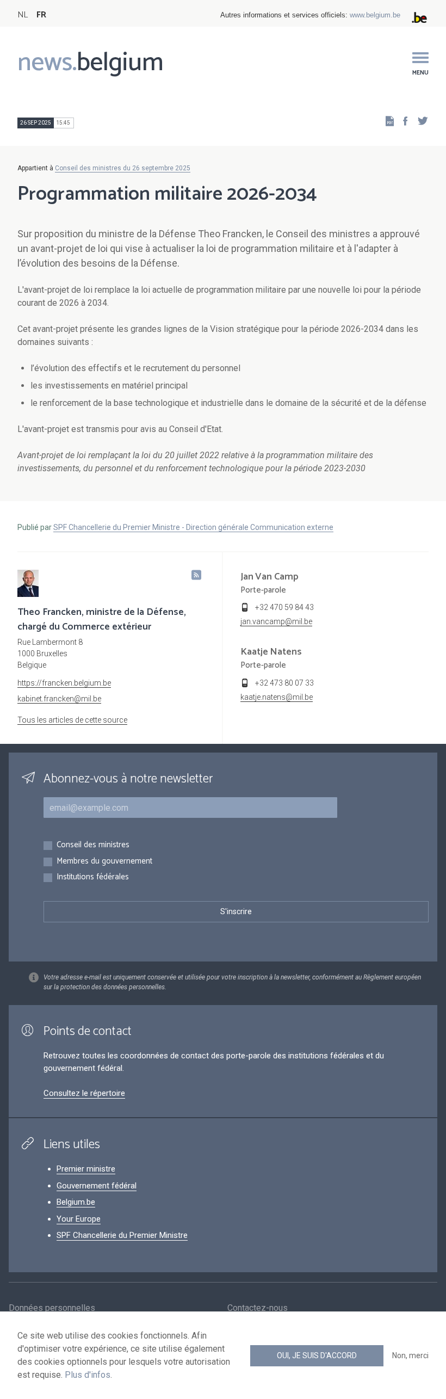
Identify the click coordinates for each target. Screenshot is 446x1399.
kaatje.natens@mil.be (276, 697)
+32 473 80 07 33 (284, 683)
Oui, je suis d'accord (317, 1355)
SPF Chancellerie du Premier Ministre (122, 1235)
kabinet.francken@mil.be (59, 698)
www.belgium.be (375, 15)
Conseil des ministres (93, 845)
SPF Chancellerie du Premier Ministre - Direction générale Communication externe (193, 527)
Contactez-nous (257, 1308)
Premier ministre (86, 1169)
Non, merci (410, 1355)
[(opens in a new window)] (402, 120)
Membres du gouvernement (104, 861)
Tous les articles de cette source (72, 720)
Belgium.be (76, 1202)
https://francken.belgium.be (64, 683)
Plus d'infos (87, 1375)
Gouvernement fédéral (97, 1186)
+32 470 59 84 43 (284, 607)
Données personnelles (52, 1308)
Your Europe (79, 1219)
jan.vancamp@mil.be (276, 621)
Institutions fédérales (93, 877)
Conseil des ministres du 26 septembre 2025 (122, 168)
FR (41, 15)
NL (22, 15)
